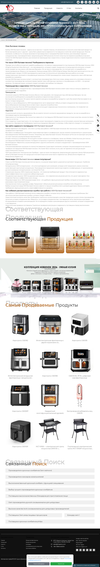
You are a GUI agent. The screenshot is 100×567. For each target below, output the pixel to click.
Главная (3, 40)
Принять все (61, 563)
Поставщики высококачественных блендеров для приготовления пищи (38, 496)
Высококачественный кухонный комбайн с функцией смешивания (36, 483)
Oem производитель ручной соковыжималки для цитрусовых (34, 502)
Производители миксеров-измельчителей (26, 477)
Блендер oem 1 (73, 515)
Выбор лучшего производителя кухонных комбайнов (30, 490)
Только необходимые (38, 563)
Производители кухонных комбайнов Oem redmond (30, 470)
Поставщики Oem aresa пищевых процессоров (28, 515)
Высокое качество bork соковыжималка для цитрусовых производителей (39, 509)
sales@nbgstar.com (67, 2)
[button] (91, 238)
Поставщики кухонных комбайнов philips (25, 521)
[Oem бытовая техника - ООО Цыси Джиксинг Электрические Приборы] (10, 8)
